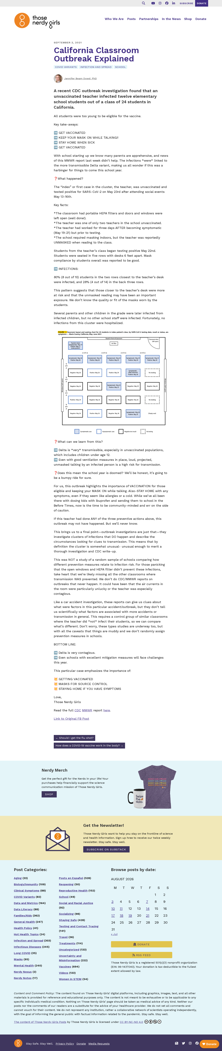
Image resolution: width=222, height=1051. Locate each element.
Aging (18, 878)
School (120, 67)
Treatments (67, 943)
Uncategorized (69, 949)
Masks (18, 959)
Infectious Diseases (27, 946)
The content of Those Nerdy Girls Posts (40, 1022)
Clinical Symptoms (26, 890)
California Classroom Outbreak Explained (96, 54)
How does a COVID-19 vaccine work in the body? (89, 745)
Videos (63, 972)
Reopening (66, 884)
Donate (200, 19)
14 (148, 908)
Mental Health (24, 965)
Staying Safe (68, 920)
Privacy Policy (65, 1043)
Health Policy (23, 928)
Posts (131, 19)
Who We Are (114, 19)
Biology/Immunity (26, 884)
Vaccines (65, 966)
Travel (63, 937)
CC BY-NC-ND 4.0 (131, 1022)
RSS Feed (143, 955)
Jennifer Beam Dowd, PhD (80, 78)
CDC (77, 710)
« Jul (114, 934)
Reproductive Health (73, 890)
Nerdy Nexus (23, 971)
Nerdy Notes (23, 978)
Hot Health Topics (26, 934)
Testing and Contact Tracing (79, 926)
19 (130, 915)
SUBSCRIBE (186, 3)
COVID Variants (66, 67)
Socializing (66, 913)
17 (113, 915)
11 (121, 908)
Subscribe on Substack (106, 849)
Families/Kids (23, 915)
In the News (171, 19)
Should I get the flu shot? (74, 737)
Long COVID (22, 953)
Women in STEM (70, 979)
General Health (24, 921)
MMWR (87, 710)
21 (147, 915)
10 (113, 908)
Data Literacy (23, 909)
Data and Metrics (26, 903)
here (106, 710)
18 (121, 915)
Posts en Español (71, 878)
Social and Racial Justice (76, 903)
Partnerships (148, 19)
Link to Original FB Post (71, 718)
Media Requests (99, 1043)
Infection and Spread (96, 67)
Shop (188, 19)
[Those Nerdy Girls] (40, 20)
